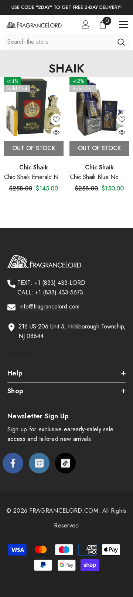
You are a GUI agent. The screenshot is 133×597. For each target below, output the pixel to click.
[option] (66, 7)
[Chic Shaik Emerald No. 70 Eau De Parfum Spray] (34, 107)
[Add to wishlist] (56, 119)
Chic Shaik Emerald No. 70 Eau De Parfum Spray (33, 177)
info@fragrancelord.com (49, 306)
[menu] (123, 24)
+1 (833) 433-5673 (59, 292)
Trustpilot (18, 353)
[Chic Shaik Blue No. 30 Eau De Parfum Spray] (99, 107)
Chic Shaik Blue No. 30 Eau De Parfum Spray (99, 177)
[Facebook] (13, 463)
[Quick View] (56, 132)
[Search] (121, 42)
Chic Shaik (33, 167)
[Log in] (86, 24)
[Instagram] (39, 463)
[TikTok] (65, 463)
